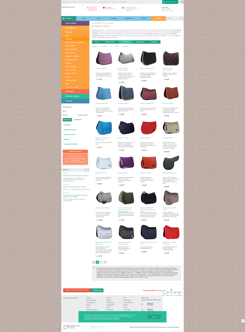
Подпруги (68, 63)
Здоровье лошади (72, 96)
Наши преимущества (105, 1)
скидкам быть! (70, 134)
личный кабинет (171, 1)
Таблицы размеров (90, 302)
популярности (125, 46)
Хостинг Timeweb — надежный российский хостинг (97, 327)
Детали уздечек (70, 46)
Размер (65, 115)
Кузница (113, 18)
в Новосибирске (75, 160)
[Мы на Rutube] (180, 293)
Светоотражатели (70, 80)
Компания (65, 1)
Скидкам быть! (110, 305)
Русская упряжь (70, 73)
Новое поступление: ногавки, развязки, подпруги (76, 175)
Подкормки (128, 18)
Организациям (122, 1)
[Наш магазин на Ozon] (172, 292)
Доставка (73, 1)
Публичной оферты (124, 315)
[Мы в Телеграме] (176, 293)
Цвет (64, 111)
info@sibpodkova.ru (71, 328)
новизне (117, 46)
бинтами (100, 274)
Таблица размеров (83, 115)
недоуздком (173, 272)
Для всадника (70, 23)
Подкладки (140, 42)
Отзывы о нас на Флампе (70, 297)
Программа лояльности (92, 309)
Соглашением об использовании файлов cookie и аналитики (101, 318)
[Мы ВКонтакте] (168, 293)
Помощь (94, 1)
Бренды (108, 307)
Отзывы (88, 1)
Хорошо (154, 316)
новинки (67, 125)
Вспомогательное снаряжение (74, 42)
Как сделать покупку (91, 300)
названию (105, 46)
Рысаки (67, 77)
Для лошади (70, 28)
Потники (154, 42)
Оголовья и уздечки (71, 59)
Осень (84, 18)
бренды (67, 139)
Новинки (109, 300)
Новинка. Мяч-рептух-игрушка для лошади (74, 186)
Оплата (80, 1)
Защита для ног (70, 52)
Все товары (68, 32)
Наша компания (127, 300)
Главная (94, 23)
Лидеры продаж (110, 302)
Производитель (67, 107)
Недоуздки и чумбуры (72, 56)
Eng (182, 2)
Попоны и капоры (71, 66)
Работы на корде (70, 70)
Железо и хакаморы (71, 49)
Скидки (158, 18)
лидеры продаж (70, 130)
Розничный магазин (128, 302)
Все (96, 42)
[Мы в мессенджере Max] (164, 293)
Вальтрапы (68, 39)
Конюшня (69, 91)
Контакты (114, 1)
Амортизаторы (110, 42)
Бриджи (143, 18)
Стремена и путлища (71, 87)
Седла (99, 18)
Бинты (67, 35)
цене (111, 46)
